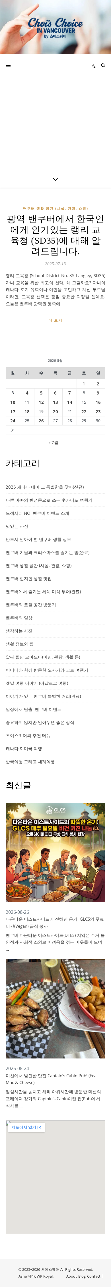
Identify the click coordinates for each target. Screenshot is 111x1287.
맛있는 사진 (17, 526)
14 (69, 402)
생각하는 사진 (19, 631)
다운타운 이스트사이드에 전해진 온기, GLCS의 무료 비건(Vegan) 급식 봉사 (55, 922)
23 (98, 411)
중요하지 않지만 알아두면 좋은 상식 (40, 722)
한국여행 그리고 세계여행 (30, 761)
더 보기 (55, 320)
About (71, 1276)
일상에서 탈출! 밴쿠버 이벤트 (33, 709)
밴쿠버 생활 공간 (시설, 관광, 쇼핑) (55, 208)
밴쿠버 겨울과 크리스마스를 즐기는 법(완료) (47, 552)
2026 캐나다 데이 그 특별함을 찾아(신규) (45, 487)
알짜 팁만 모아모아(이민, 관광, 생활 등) (43, 657)
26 (41, 421)
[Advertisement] (55, 112)
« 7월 (53, 442)
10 (12, 402)
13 (55, 402)
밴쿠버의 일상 (19, 617)
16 (98, 402)
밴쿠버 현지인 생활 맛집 (29, 578)
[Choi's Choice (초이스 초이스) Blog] (55, 27)
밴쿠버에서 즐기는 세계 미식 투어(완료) (43, 591)
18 (27, 411)
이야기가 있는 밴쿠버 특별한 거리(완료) (43, 696)
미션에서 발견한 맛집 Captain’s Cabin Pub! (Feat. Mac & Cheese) (52, 1079)
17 (12, 411)
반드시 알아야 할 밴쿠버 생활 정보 (38, 539)
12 (41, 402)
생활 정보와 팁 (20, 644)
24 (12, 421)
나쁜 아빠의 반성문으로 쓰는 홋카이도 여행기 (49, 500)
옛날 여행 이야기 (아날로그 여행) (37, 683)
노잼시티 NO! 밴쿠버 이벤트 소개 (37, 513)
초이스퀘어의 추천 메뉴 (28, 735)
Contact (93, 1276)
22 (84, 411)
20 (55, 411)
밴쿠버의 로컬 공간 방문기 (31, 604)
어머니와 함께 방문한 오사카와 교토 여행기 (47, 670)
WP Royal (45, 1276)
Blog (82, 1276)
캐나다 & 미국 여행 (24, 748)
